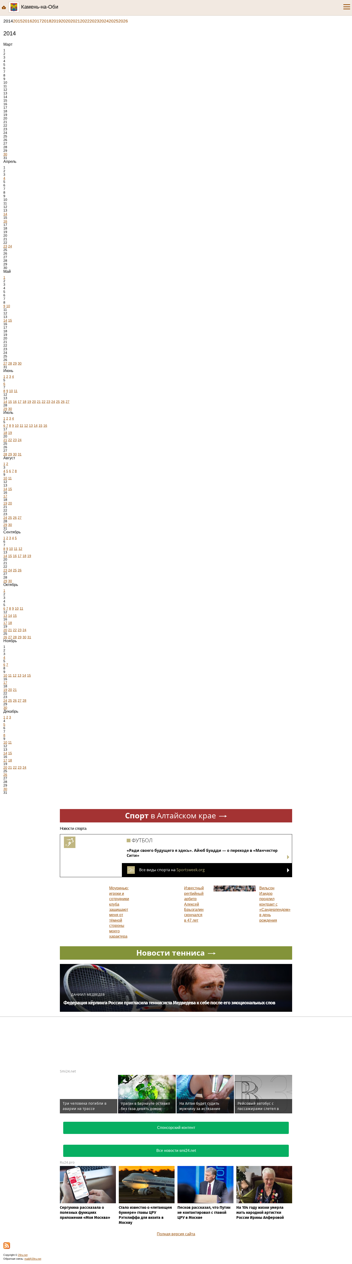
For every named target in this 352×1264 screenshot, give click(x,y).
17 (20, 402)
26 (63, 402)
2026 (123, 21)
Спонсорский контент (176, 1128)
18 (24, 402)
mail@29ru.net (32, 1258)
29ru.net (23, 1254)
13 (31, 425)
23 (5, 246)
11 (15, 391)
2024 (104, 21)
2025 (113, 21)
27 (5, 363)
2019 (56, 21)
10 (8, 306)
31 (20, 454)
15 (10, 320)
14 (5, 214)
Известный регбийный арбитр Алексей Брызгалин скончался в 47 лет (194, 904)
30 (5, 154)
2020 (65, 21)
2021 (75, 21)
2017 (37, 21)
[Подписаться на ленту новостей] (6, 1245)
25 (58, 402)
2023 (94, 21)
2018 (46, 21)
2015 (18, 21)
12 (26, 425)
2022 (85, 21)
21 (39, 402)
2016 (27, 21)
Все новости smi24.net (176, 1151)
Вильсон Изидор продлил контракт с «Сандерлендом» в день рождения (274, 904)
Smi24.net (68, 1071)
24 (10, 246)
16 (5, 221)
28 (10, 363)
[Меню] (347, 7)
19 (29, 402)
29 (15, 363)
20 (34, 402)
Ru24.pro (67, 1162)
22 (43, 402)
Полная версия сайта (176, 1234)
